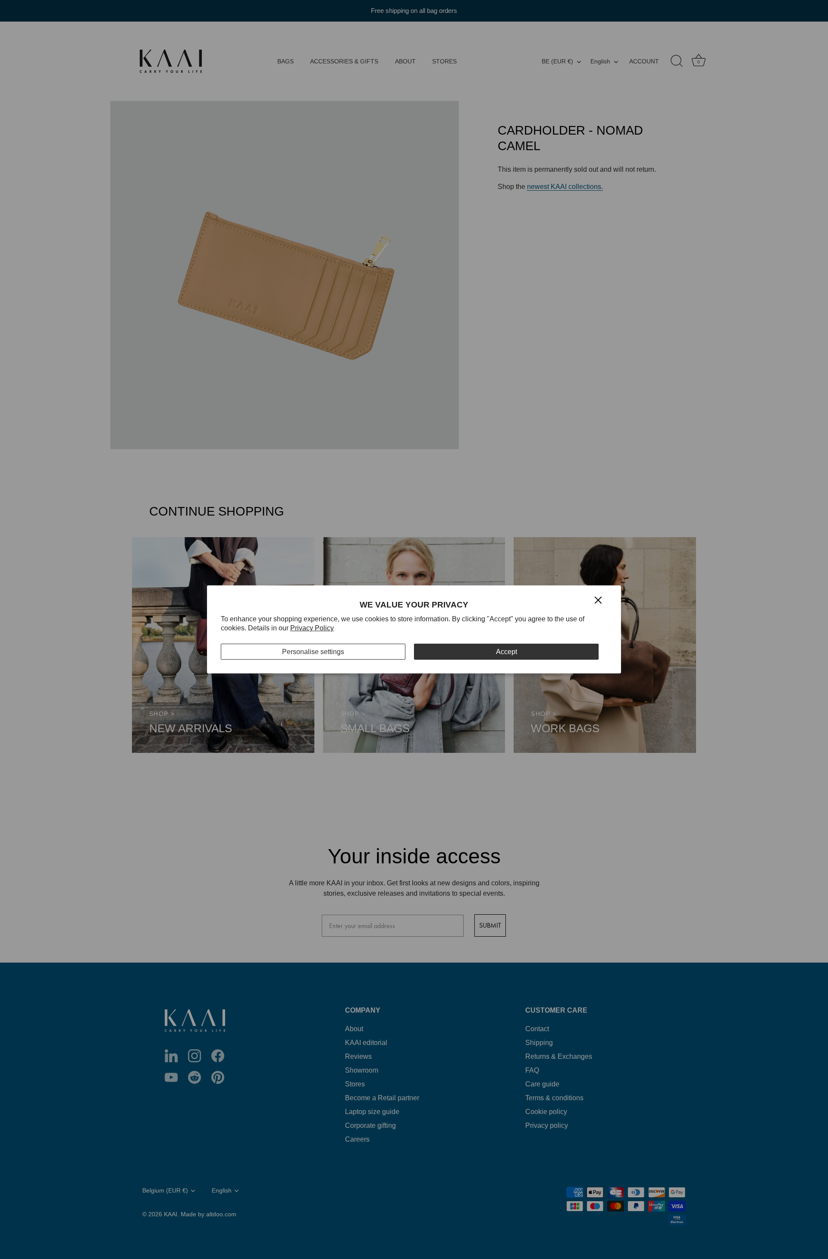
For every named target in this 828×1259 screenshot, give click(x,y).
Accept (506, 651)
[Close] (598, 599)
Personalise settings (313, 651)
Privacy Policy (312, 628)
